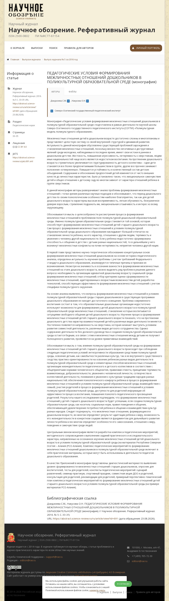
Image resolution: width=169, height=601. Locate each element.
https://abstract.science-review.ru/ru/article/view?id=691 (24, 107)
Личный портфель (148, 48)
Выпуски (37, 48)
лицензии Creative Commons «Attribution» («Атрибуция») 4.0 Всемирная (85, 572)
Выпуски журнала (31, 59)
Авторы (55, 91)
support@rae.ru (54, 556)
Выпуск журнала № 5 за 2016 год (61, 59)
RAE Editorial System (86, 575)
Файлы (72, 91)
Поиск (53, 48)
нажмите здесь (97, 590)
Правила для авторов (79, 48)
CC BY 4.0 (22, 146)
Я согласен (123, 584)
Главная (15, 59)
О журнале (17, 48)
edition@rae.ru (28, 560)
